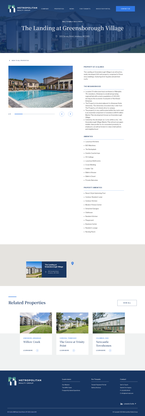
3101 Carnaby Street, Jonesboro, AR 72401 (53, 272)
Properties (59, 9)
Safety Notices (96, 387)
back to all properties (20, 60)
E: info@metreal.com (126, 393)
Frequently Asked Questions (71, 390)
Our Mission (66, 385)
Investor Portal (103, 9)
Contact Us (125, 9)
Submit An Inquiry (125, 387)
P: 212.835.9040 (125, 390)
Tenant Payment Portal (98, 385)
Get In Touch (124, 385)
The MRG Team (67, 387)
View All (127, 303)
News (72, 9)
